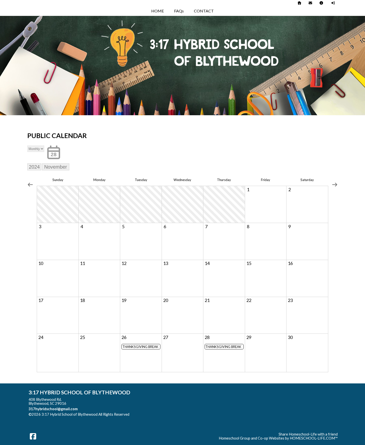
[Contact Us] (310, 3)
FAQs (179, 10)
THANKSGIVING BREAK (140, 347)
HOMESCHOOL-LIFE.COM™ (314, 438)
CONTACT (204, 10)
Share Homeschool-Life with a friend (308, 434)
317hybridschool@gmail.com (53, 409)
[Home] (299, 3)
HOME (157, 10)
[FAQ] (321, 3)
